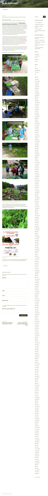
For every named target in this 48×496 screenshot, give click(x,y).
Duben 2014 (37, 326)
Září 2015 (36, 296)
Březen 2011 (37, 392)
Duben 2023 (37, 146)
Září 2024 (36, 120)
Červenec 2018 (37, 236)
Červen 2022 (37, 164)
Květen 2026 (37, 84)
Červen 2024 (37, 125)
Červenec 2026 (37, 81)
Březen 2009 (37, 434)
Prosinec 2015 (37, 291)
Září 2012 (36, 360)
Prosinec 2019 (37, 206)
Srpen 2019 (36, 213)
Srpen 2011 (36, 383)
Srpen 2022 (36, 160)
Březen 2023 (37, 148)
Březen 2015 (37, 307)
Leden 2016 (36, 289)
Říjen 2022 (36, 157)
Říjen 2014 (36, 316)
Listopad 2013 (37, 335)
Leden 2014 (36, 332)
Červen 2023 (37, 143)
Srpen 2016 (36, 277)
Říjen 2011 (36, 379)
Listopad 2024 (37, 116)
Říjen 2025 (36, 97)
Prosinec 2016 (37, 270)
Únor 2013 (36, 351)
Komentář (4, 277)
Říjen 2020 (36, 194)
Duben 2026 (37, 86)
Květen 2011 (37, 388)
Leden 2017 (36, 268)
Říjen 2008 (36, 443)
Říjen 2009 (36, 422)
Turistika (5, 265)
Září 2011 (36, 381)
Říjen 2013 (36, 337)
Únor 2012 (36, 372)
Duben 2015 (37, 305)
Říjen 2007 (36, 464)
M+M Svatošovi (10, 3)
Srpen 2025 (36, 100)
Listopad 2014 (37, 314)
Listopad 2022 (37, 155)
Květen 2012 (37, 367)
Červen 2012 (37, 365)
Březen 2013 (37, 349)
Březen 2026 (37, 88)
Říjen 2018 (36, 231)
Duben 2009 (37, 432)
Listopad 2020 (37, 192)
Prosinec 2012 (37, 355)
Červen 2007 (37, 471)
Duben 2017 (37, 263)
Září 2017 (36, 254)
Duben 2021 (37, 185)
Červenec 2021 (37, 180)
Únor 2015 (36, 309)
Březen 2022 (37, 169)
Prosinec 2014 (37, 312)
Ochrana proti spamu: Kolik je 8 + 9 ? (8, 308)
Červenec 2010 (37, 406)
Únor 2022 (36, 171)
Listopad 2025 (37, 95)
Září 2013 (36, 339)
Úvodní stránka (5, 9)
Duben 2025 (37, 107)
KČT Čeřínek (37, 72)
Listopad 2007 (37, 462)
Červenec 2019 (37, 215)
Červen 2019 (37, 217)
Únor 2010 (36, 415)
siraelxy (36, 40)
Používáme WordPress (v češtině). (7, 493)
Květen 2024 (37, 127)
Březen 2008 (37, 455)
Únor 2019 (36, 224)
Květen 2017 (37, 261)
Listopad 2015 (37, 293)
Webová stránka (5, 300)
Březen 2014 (37, 328)
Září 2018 (36, 233)
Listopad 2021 (37, 176)
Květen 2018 (37, 240)
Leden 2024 (37, 134)
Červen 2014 (37, 323)
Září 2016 (36, 275)
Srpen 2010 (36, 404)
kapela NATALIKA (37, 70)
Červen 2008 (37, 450)
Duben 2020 (37, 199)
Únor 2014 (36, 330)
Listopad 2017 (37, 250)
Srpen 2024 (36, 121)
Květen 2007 (37, 473)
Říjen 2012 (36, 358)
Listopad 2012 (37, 356)
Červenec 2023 (37, 141)
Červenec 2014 (37, 321)
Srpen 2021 (36, 178)
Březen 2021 (37, 187)
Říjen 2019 (36, 210)
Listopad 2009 (37, 420)
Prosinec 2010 (37, 397)
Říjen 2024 (36, 118)
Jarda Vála (36, 68)
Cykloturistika (37, 54)
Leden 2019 (36, 226)
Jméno (3, 290)
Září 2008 (36, 445)
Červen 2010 (37, 408)
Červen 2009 (37, 429)
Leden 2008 (37, 459)
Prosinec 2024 (37, 114)
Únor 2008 (36, 457)
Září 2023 (36, 137)
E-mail (3, 295)
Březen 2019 (37, 222)
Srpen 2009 (37, 425)
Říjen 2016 (36, 273)
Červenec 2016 (37, 279)
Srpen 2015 (36, 298)
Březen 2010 (37, 413)
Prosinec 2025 (37, 93)
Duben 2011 (36, 390)
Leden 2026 (37, 91)
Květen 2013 (37, 346)
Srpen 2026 (36, 79)
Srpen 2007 (36, 468)
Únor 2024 (36, 132)
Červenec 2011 (37, 385)
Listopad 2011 (37, 378)
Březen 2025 (37, 109)
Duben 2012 (37, 369)
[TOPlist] (37, 481)
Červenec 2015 (37, 300)
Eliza (35, 66)
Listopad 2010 (37, 399)
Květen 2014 (37, 325)
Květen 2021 (37, 183)
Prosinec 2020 (37, 190)
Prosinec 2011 (37, 376)
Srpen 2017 (36, 256)
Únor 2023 (36, 150)
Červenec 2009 (37, 427)
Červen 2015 (37, 302)
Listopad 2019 (37, 208)
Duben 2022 (37, 167)
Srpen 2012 (36, 362)
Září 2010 (36, 402)
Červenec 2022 (37, 162)
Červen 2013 (37, 344)
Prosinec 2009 (37, 418)
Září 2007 (36, 466)
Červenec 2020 (37, 197)
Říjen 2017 (36, 252)
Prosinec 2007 (37, 461)
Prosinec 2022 (37, 153)
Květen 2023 (37, 144)
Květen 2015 (37, 303)
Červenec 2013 (37, 342)
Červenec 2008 (37, 448)
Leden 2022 (36, 173)
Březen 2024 (37, 130)
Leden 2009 (37, 438)
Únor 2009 (36, 436)
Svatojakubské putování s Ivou (39, 24)
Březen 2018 (37, 243)
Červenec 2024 (37, 123)
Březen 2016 (37, 286)
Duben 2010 (37, 411)
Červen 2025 (37, 104)
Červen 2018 (37, 238)
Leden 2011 (36, 395)
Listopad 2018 (37, 229)
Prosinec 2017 (37, 249)
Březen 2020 (37, 201)
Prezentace (36, 59)
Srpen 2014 (36, 319)
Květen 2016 (37, 282)
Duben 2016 (37, 284)
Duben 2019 (37, 220)
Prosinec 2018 (37, 227)
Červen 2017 (37, 259)
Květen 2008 (37, 452)
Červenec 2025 (37, 102)
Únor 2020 (36, 203)
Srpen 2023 (36, 139)
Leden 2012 (36, 374)
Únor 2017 (36, 266)
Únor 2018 (36, 245)
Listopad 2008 (37, 441)
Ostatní (36, 57)
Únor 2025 (36, 111)
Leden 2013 (36, 353)
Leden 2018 (36, 247)
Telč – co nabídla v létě (38, 22)
